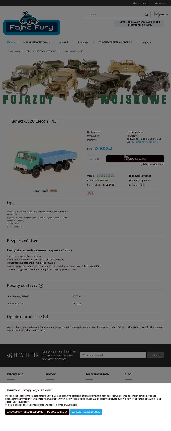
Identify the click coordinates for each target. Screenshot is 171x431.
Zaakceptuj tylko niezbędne (25, 412)
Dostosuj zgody (57, 412)
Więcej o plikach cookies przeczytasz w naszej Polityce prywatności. (41, 404)
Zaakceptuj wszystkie (86, 412)
